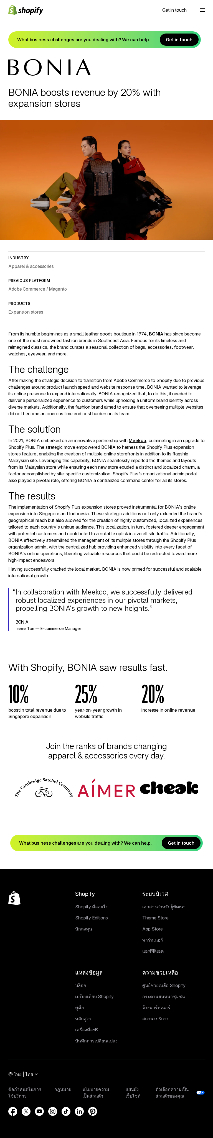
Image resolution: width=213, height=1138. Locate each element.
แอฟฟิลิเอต (153, 951)
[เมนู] (202, 10)
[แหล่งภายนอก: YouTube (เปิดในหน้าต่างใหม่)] (39, 1111)
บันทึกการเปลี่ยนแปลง (96, 1041)
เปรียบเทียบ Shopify (94, 996)
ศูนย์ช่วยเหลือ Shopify (164, 985)
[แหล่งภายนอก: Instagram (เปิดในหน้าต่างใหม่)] (52, 1111)
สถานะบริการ (155, 1018)
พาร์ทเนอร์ (152, 940)
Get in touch (174, 10)
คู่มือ (79, 1007)
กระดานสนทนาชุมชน (163, 996)
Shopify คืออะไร (91, 906)
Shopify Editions (91, 918)
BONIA (156, 334)
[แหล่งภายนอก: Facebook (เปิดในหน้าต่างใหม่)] (12, 1111)
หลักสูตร (83, 1018)
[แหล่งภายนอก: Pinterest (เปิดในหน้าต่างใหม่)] (92, 1111)
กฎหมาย (62, 1089)
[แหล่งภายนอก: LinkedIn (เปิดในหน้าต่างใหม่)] (79, 1111)
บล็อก (80, 985)
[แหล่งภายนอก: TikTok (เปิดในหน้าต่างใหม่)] (66, 1111)
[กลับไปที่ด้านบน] (14, 898)
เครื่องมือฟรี (86, 1029)
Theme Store (155, 918)
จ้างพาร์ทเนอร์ (156, 1007)
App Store (152, 929)
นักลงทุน (83, 929)
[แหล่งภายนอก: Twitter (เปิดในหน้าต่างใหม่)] (26, 1111)
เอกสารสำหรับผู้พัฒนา (164, 906)
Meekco (137, 440)
